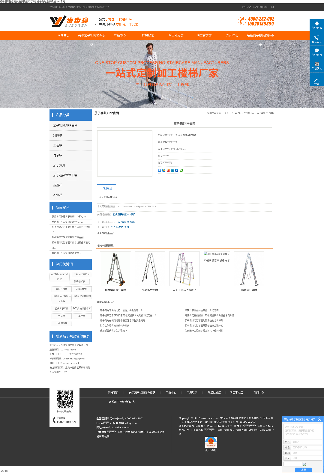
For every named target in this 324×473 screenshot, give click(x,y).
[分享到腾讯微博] (172, 170)
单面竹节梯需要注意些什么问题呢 (202, 310)
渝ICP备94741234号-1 (192, 425)
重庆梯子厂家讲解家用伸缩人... (67, 222)
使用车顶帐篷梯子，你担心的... (69, 216)
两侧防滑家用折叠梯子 (217, 260)
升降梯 (57, 135)
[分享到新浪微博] (168, 170)
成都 (262, 429)
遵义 (232, 429)
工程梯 (57, 145)
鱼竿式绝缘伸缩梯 (82, 308)
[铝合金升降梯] (249, 268)
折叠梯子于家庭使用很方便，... (69, 237)
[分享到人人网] (176, 170)
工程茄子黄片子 (82, 274)
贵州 (226, 429)
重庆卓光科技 (265, 425)
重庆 (220, 429)
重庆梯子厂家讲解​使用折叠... (66, 253)
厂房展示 (148, 35)
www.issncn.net (71, 363)
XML (272, 7)
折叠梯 (57, 185)
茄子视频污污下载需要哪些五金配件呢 (204, 325)
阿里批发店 (176, 35)
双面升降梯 (61, 289)
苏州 (268, 429)
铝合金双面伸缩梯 (82, 296)
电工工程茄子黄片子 (184, 290)
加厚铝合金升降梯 (115, 290)
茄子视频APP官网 (65, 125)
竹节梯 (57, 155)
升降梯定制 (81, 289)
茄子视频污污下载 (65, 175)
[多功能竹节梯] (150, 268)
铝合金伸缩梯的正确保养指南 (114, 325)
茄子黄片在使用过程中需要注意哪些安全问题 (122, 320)
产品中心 (120, 35)
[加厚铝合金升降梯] (115, 268)
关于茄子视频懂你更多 (91, 37)
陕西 (250, 429)
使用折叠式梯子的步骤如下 (113, 330)
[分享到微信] (181, 170)
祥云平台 (227, 425)
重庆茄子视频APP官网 (124, 214)
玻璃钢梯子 (79, 281)
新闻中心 (232, 35)
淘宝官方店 (204, 35)
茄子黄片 (59, 165)
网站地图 (257, 7)
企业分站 (246, 7)
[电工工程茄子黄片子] (184, 268)
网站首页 (64, 35)
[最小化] (319, 419)
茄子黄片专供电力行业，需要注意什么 (121, 310)
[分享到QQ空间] (164, 170)
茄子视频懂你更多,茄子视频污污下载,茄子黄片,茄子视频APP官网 (32, 1)
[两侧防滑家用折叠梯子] (217, 254)
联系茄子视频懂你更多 (260, 37)
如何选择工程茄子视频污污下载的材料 (204, 330)
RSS (265, 7)
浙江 (256, 429)
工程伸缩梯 (61, 323)
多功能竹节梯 (150, 290)
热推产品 (184, 429)
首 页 (237, 113)
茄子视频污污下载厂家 (195, 422)
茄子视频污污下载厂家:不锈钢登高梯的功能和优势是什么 (128, 315)
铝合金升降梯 (249, 290)
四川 (244, 429)
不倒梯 (57, 195)
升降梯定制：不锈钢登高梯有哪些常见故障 (209, 315)
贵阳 (238, 429)
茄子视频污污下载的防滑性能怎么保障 (204, 320)
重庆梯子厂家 (61, 308)
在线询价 (168, 179)
